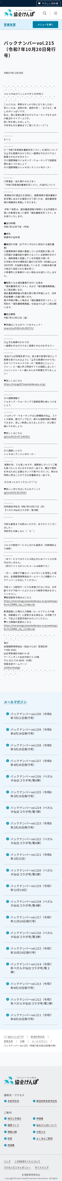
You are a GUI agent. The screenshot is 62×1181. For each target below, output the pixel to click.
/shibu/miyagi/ (12, 667)
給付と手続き (14, 1118)
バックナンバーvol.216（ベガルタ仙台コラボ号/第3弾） (31, 935)
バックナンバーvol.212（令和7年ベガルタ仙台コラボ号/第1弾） (32, 1001)
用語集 (11, 1145)
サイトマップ (42, 1167)
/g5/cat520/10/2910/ (15, 492)
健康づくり (13, 1125)
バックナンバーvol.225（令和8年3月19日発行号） (31, 794)
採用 (10, 1138)
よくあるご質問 (44, 1138)
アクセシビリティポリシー (17, 1167)
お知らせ (41, 1131)
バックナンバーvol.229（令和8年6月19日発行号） (31, 731)
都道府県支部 (38, 1036)
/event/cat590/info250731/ (19, 328)
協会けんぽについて (46, 1125)
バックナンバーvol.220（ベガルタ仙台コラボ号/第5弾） (31, 872)
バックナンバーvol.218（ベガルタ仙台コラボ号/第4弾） (31, 903)
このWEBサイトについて (27, 1161)
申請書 (39, 1118)
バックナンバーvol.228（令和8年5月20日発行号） (31, 747)
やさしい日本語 (50, 3)
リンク (7, 1161)
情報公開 (12, 1131)
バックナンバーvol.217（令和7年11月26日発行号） (31, 919)
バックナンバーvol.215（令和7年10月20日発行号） (31, 950)
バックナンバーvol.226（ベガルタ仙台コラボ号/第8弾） (31, 778)
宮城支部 (10, 25)
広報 (22, 1041)
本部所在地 (13, 1100)
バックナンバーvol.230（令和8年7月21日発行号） (31, 716)
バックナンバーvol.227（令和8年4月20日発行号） (31, 763)
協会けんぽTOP (16, 1036)
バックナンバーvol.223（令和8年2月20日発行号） (31, 825)
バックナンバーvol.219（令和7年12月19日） (31, 888)
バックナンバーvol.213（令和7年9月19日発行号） (31, 985)
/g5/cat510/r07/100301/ (17, 436)
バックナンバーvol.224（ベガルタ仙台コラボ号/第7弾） (31, 810)
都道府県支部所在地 (46, 1100)
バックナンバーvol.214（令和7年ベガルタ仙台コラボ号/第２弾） (31, 968)
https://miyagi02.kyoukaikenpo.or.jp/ (25, 384)
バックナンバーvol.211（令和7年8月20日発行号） (31, 1017)
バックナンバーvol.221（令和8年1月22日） (31, 856)
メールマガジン (15, 701)
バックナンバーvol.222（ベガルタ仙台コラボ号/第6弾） (31, 841)
